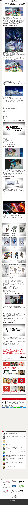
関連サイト (2, 479)
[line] (17, 407)
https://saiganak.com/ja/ (13, 404)
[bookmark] (23, 407)
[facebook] (5, 407)
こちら (13, 405)
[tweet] (9, 407)
